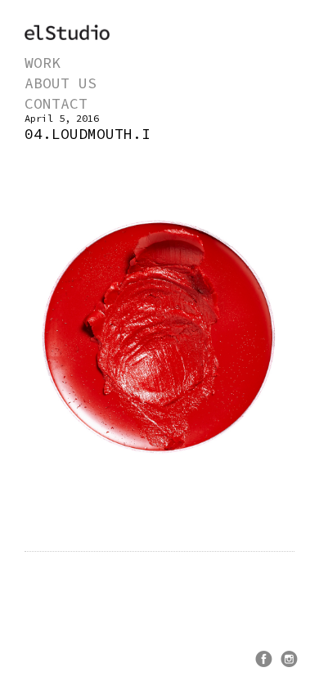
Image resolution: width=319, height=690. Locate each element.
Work (43, 62)
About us (61, 83)
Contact (56, 103)
